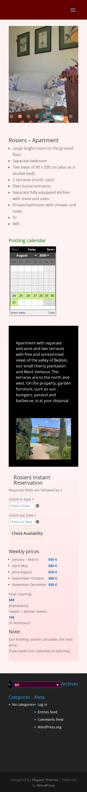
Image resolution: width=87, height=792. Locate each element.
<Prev (14, 249)
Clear (52, 312)
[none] (35, 685)
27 (35, 296)
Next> (51, 249)
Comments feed (50, 719)
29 (46, 296)
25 (20, 296)
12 (48, 122)
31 (14, 302)
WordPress (46, 785)
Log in (42, 704)
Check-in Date (20, 499)
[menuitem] (36, 685)
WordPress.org (49, 727)
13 (56, 122)
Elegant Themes (45, 779)
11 (39, 122)
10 (31, 122)
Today (32, 249)
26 (28, 296)
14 (64, 122)
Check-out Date (21, 515)
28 (41, 296)
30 (52, 296)
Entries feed (47, 712)
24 (14, 296)
